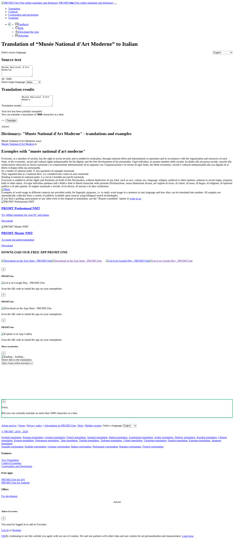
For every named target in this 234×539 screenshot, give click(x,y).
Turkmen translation (111, 440)
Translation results (11, 105)
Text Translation (10, 460)
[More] (5, 189)
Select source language (13, 52)
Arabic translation (163, 437)
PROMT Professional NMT (20, 208)
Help (20, 28)
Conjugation (23, 14)
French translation (76, 437)
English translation (11, 437)
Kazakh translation (207, 437)
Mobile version (93, 425)
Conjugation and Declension (16, 466)
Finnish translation (178, 440)
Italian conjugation (81, 446)
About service (8, 425)
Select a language (112, 425)
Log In (5, 530)
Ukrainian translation (155, 440)
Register (16, 530)
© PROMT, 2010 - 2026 (14, 431)
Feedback (23, 24)
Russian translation (33, 437)
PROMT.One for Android (15, 482)
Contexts (13, 11)
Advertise (23, 35)
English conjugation (35, 446)
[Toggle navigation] (115, 3)
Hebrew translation (185, 437)
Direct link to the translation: (16, 359)
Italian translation (118, 437)
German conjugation (59, 446)
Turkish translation (89, 440)
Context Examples (11, 463)
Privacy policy (34, 425)
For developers (9, 496)
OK (3, 536)
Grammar (13, 17)
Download (7, 220)
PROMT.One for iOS (13, 479)
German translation (55, 437)
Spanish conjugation (12, 446)
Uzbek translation (132, 440)
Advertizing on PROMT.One (60, 425)
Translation (14, 8)
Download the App (28, 31)
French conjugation (153, 446)
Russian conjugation (130, 446)
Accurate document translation (17, 239)
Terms (21, 425)
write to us (135, 198)
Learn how (188, 536)
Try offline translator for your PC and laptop (25, 215)
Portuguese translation (47, 440)
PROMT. (86, 2)
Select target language (13, 82)
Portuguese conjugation (105, 446)
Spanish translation (97, 437)
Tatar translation (69, 440)
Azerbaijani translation (141, 437)
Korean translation (24, 440)
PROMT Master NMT (17, 233)
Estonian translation (199, 440)
